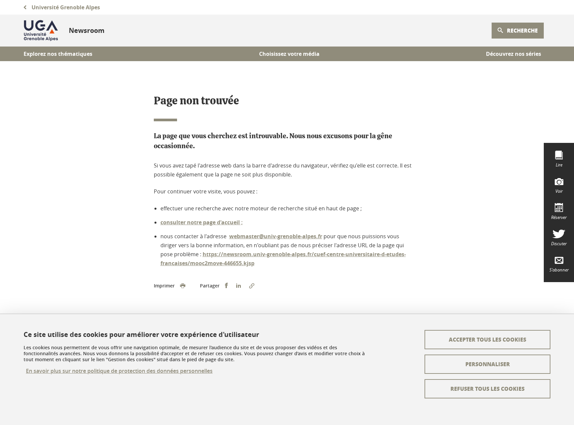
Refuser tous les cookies (487, 388)
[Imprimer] (183, 285)
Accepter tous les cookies (487, 339)
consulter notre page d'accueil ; (201, 222)
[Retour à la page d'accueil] (41, 30)
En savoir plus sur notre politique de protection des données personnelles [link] (119, 371)
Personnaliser (487, 364)
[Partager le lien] (252, 285)
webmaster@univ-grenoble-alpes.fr (275, 236)
